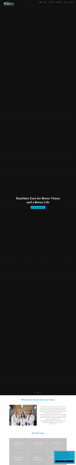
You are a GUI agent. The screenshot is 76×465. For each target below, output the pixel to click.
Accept (64, 461)
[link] (8, 1)
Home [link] (40, 2)
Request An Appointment (38, 207)
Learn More (19, 448)
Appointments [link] (59, 2)
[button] (45, 2)
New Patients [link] (51, 2)
